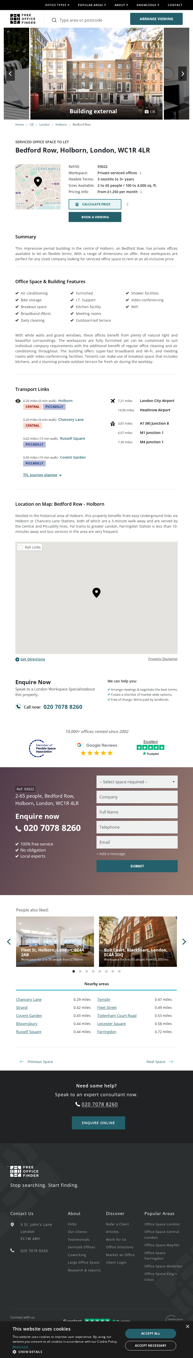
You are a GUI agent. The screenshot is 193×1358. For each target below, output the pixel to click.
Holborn (61, 124)
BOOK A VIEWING (95, 217)
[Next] (178, 74)
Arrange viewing (156, 18)
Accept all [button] (150, 1333)
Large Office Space (84, 1262)
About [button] (120, 5)
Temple (103, 999)
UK (32, 124)
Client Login (116, 1262)
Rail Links (33, 547)
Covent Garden (73, 457)
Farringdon (106, 1031)
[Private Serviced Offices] (140, 173)
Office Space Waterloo (163, 1266)
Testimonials (79, 1239)
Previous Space (40, 1061)
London (44, 124)
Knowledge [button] (146, 5)
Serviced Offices (81, 1247)
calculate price (96, 204)
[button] (66, 1351)
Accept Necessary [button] (150, 1345)
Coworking (77, 1255)
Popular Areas (159, 1213)
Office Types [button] (55, 5)
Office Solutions (119, 1247)
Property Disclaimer (163, 658)
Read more (21, 1346)
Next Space (156, 1061)
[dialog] (96, 1339)
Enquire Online (98, 1122)
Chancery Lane (71, 419)
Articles (112, 1231)
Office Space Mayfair (162, 1245)
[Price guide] (141, 192)
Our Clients (77, 1231)
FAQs (72, 1224)
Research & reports (84, 1270)
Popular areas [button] (90, 5)
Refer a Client (117, 1224)
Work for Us (116, 1239)
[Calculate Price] (128, 204)
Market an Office (120, 1255)
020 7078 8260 (62, 706)
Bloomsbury (26, 1023)
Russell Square (72, 438)
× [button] (187, 1327)
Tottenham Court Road (116, 1015)
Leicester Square (111, 1023)
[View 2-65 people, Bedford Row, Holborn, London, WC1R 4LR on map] (38, 188)
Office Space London (162, 1224)
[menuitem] (87, 1224)
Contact (175, 5)
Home (19, 124)
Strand (21, 1007)
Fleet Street (107, 1007)
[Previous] (15, 74)
